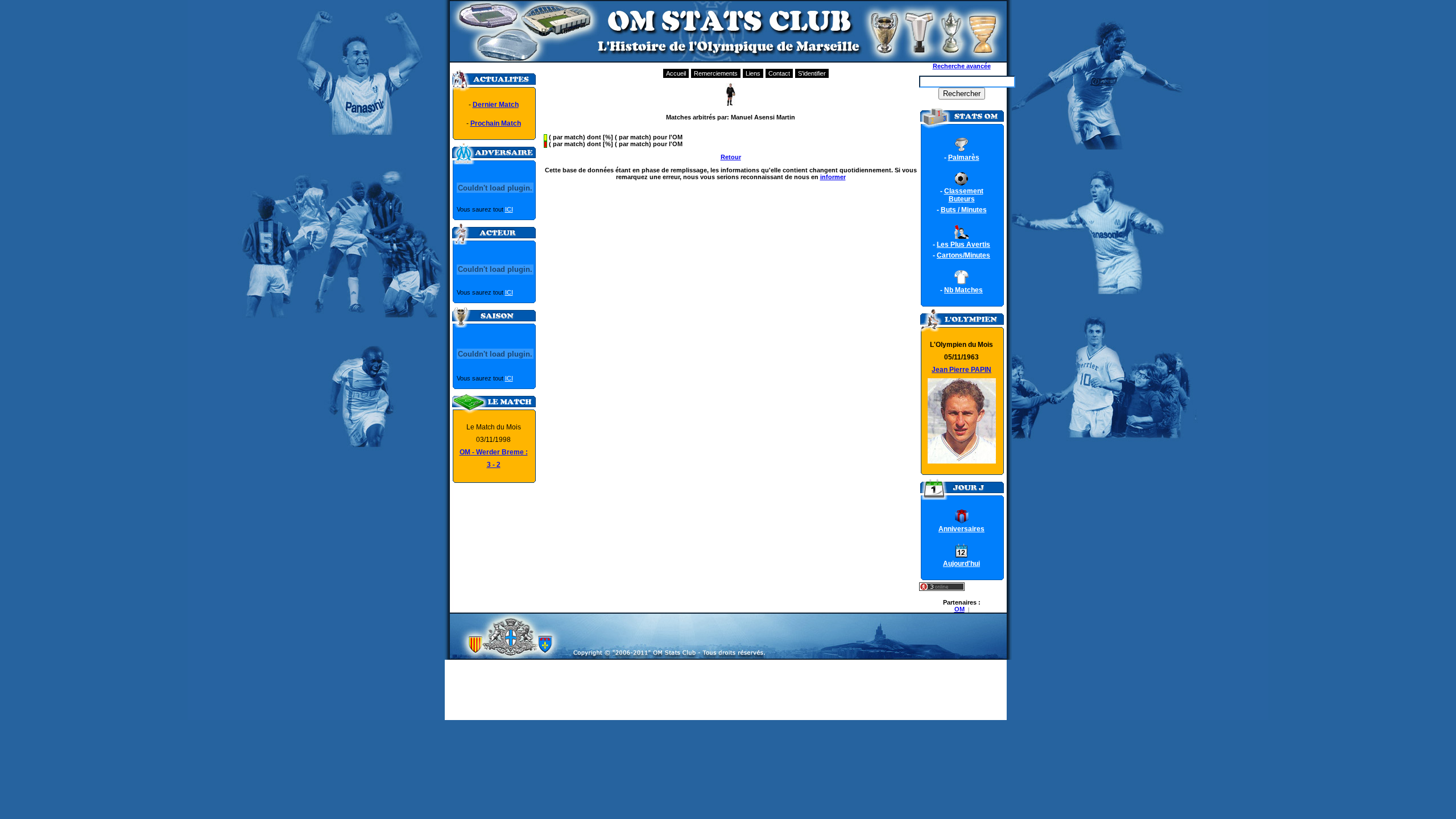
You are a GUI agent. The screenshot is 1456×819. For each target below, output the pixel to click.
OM (959, 609)
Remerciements (716, 73)
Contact (779, 73)
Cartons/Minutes (963, 255)
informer (833, 176)
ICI (509, 209)
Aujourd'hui (961, 564)
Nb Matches (963, 290)
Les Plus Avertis (963, 245)
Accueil (676, 73)
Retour (731, 157)
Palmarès (963, 158)
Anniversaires (961, 529)
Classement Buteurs (963, 195)
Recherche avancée (962, 66)
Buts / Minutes (964, 210)
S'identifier (812, 73)
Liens (753, 73)
